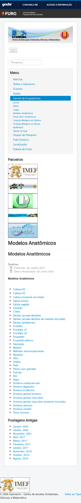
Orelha (17, 362)
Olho (15, 358)
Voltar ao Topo (73, 494)
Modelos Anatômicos (23, 113)
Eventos (18, 89)
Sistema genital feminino (27, 393)
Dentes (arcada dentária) (27, 315)
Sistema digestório (23, 386)
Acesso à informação (59, 4)
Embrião (18, 326)
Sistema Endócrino (24, 390)
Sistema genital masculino (28, 397)
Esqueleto (18, 336)
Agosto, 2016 (20, 458)
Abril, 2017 (19, 437)
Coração (17, 308)
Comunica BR (30, 4)
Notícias (18, 79)
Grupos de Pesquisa (24, 135)
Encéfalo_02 (20, 333)
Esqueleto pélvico (23, 340)
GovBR (7, 5)
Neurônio (18, 354)
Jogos (16, 109)
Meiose (17, 347)
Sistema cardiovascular (26, 383)
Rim (15, 376)
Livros (16, 102)
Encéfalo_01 (20, 329)
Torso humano (21, 412)
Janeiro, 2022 (20, 430)
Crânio (16, 311)
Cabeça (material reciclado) (28, 297)
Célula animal (20, 301)
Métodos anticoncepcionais (28, 351)
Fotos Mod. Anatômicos (24, 116)
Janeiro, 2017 (20, 448)
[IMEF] (23, 171)
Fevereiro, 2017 (22, 444)
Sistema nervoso (22, 405)
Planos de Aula (20, 130)
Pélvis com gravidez (24, 369)
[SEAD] (23, 230)
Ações (16, 93)
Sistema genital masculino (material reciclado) (39, 401)
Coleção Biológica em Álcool (26, 123)
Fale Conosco (21, 139)
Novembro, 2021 (22, 433)
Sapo (16, 379)
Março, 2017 (20, 440)
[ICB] (23, 186)
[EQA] (23, 215)
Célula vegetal (21, 304)
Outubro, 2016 (21, 455)
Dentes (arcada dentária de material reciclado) (39, 319)
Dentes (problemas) (24, 322)
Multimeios (18, 127)
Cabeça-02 (19, 293)
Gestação (18, 344)
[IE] (23, 200)
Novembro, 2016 (22, 451)
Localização (20, 144)
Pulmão (17, 372)
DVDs (16, 106)
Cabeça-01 (19, 289)
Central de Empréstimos (27, 98)
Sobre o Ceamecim (24, 84)
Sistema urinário (22, 409)
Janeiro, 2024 (20, 426)
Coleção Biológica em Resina (27, 120)
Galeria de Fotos (22, 149)
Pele (15, 365)
